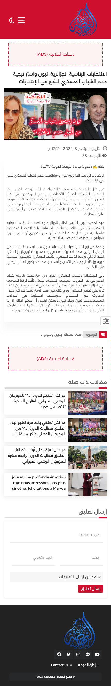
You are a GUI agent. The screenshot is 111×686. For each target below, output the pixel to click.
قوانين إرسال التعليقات (77, 577)
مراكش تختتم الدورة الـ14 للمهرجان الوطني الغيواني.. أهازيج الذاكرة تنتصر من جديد (37, 401)
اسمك (96, 557)
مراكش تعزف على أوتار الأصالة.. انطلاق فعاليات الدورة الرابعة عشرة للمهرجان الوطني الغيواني (37, 455)
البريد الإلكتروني (42, 557)
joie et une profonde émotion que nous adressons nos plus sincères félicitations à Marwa (39, 483)
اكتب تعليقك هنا (89, 534)
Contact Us (59, 665)
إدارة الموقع (87, 665)
